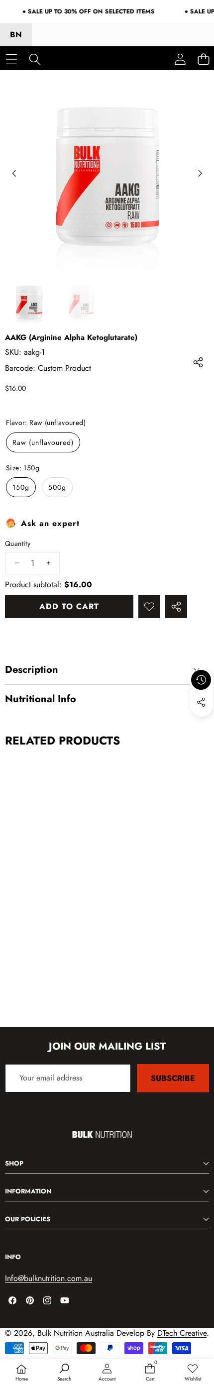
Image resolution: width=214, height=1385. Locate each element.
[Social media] (201, 702)
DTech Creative (182, 1333)
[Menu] (11, 59)
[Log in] (180, 59)
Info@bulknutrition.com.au (48, 1278)
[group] (29, 301)
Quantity (17, 543)
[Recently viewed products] (201, 680)
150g (20, 487)
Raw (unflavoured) (43, 442)
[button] (202, 725)
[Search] (34, 59)
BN (16, 34)
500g (57, 487)
